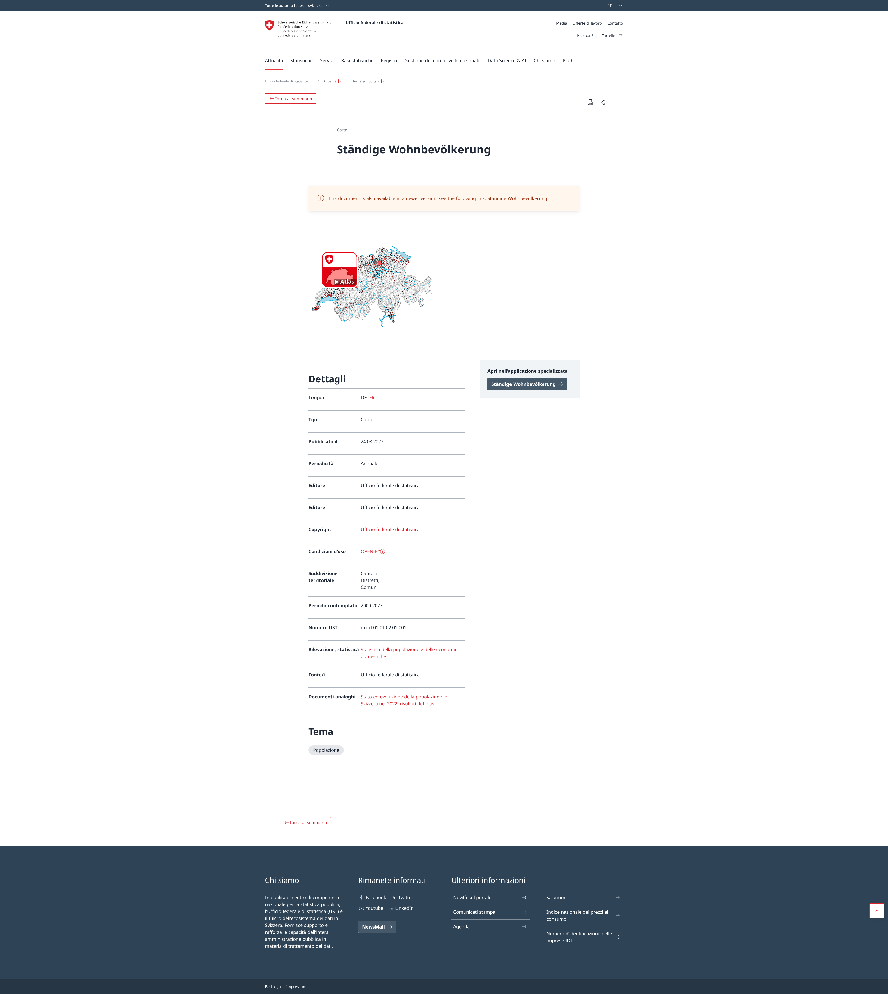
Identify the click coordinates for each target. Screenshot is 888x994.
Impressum (296, 986)
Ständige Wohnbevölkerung (517, 198)
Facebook (376, 897)
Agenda (461, 926)
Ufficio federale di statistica (375, 22)
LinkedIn (404, 908)
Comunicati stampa (474, 912)
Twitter (405, 897)
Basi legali (274, 986)
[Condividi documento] (602, 102)
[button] (274, 60)
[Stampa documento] (590, 102)
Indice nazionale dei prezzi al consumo (577, 915)
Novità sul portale (472, 897)
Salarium (555, 897)
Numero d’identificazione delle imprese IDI (579, 937)
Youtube (374, 908)
